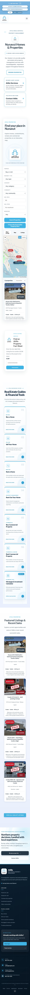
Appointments (14, 988)
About (4, 988)
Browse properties (15, 72)
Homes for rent (5, 895)
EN (10, 12)
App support (20, 988)
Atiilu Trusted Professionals (15, 9)
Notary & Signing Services (15, 6)
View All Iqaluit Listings (15, 815)
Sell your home (4, 916)
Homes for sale (4, 892)
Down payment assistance (7, 919)
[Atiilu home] (4, 18)
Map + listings (7, 232)
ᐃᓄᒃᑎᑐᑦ (20, 12)
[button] (19, 262)
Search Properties (15, 220)
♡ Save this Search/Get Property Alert (15, 225)
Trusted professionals (6, 925)
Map (15, 232)
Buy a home (4, 913)
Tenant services (15, 948)
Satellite (24, 237)
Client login (15, 943)
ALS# (7, 358)
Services (8, 988)
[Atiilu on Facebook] (15, 991)
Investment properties (6, 901)
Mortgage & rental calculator (8, 922)
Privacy (25, 988)
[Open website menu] (27, 18)
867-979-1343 (14, 3)
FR (15, 12)
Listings (23, 232)
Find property (15, 367)
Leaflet (16, 277)
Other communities (6, 904)
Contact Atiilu (15, 858)
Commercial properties (6, 898)
